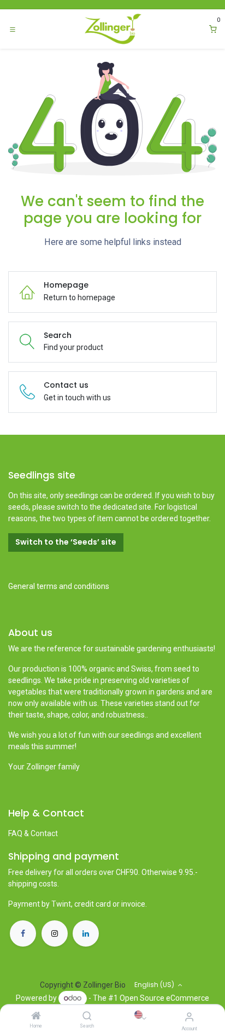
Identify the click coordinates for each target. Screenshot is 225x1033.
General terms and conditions (58, 586)
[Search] (87, 1016)
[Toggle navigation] (12, 29)
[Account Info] (189, 1017)
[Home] (36, 1016)
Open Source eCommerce (164, 998)
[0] (213, 29)
